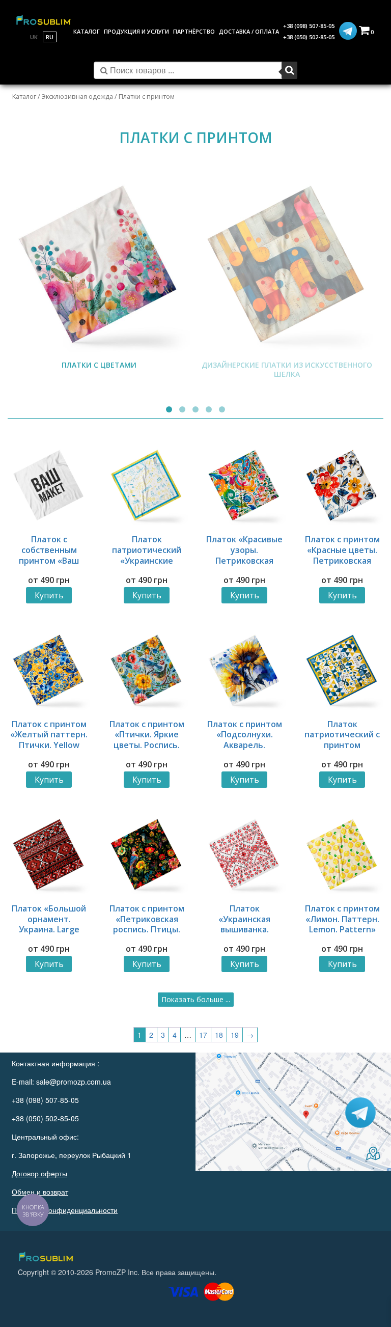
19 (235, 1035)
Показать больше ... (195, 999)
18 (219, 1035)
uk (34, 37)
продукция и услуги (136, 31)
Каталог (24, 96)
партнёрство (194, 31)
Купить (49, 595)
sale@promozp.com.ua (73, 1081)
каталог (86, 31)
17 (203, 1035)
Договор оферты (39, 1173)
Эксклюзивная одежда (77, 96)
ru (49, 37)
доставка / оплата (249, 31)
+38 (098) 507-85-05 (308, 26)
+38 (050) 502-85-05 (308, 37)
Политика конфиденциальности (65, 1210)
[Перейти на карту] (293, 1112)
